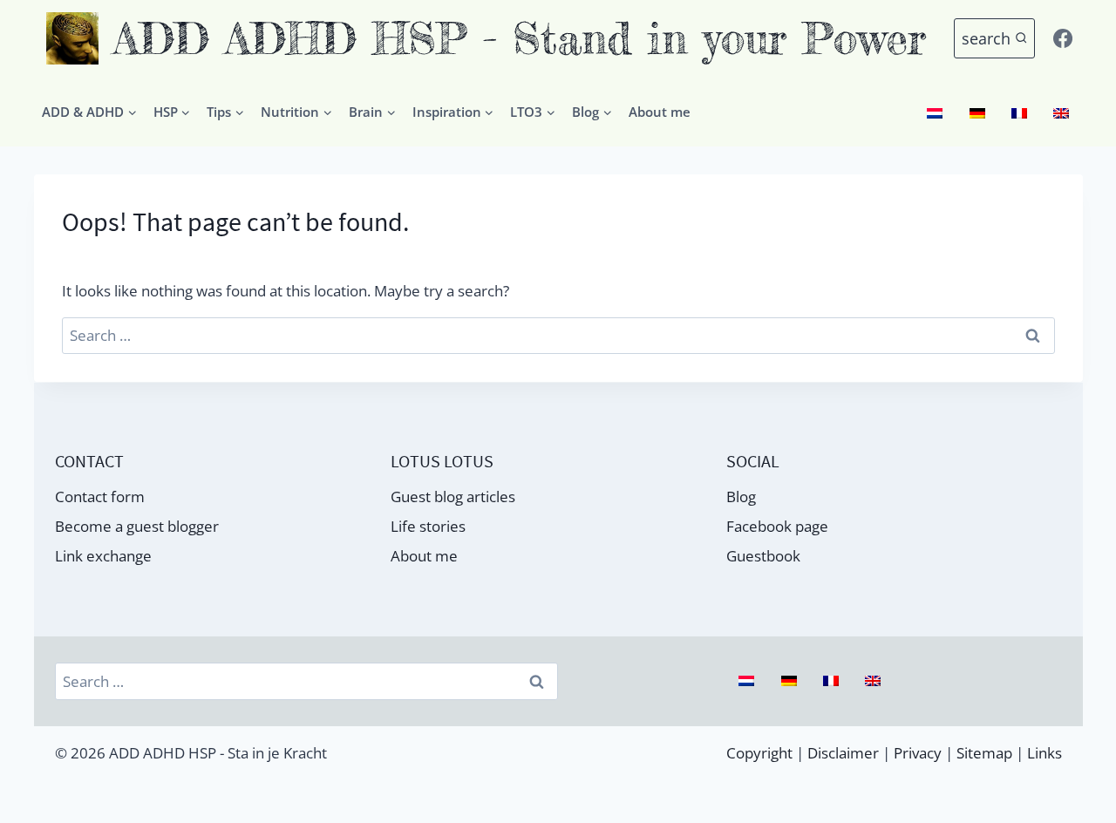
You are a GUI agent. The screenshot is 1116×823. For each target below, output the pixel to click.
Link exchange (103, 556)
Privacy (918, 753)
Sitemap (984, 753)
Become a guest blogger (137, 526)
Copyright (759, 753)
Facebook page (777, 526)
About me (660, 111)
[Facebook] (1063, 38)
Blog (741, 496)
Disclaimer (843, 753)
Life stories (428, 526)
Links (1044, 753)
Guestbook (763, 556)
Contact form (100, 496)
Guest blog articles (453, 496)
